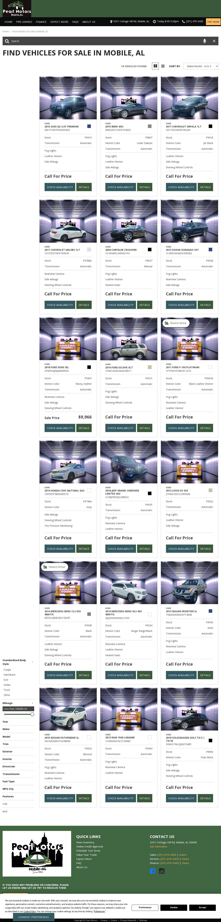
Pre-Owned (24, 21)
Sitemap (143, 920)
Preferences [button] (99, 911)
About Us (88, 21)
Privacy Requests (128, 920)
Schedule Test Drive (88, 850)
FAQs (75, 21)
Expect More (59, 21)
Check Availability (60, 187)
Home (8, 21)
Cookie (114, 920)
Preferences (145, 907)
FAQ (78, 863)
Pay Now (213, 21)
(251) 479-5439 (166, 854)
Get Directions (158, 846)
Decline (173, 907)
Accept (202, 907)
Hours (183, 854)
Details (84, 187)
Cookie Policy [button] (29, 911)
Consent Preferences (33, 917)
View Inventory (85, 842)
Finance (41, 21)
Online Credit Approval (89, 846)
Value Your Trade (86, 854)
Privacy (104, 920)
